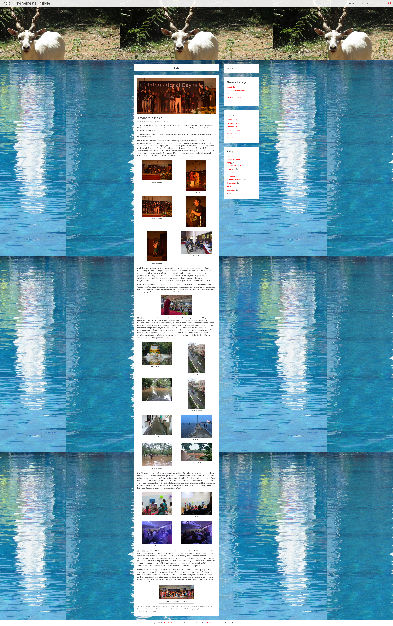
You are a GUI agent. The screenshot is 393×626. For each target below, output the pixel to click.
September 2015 (233, 130)
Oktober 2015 (232, 127)
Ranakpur (231, 101)
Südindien (174, 606)
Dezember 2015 (233, 120)
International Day (206, 606)
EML (193, 606)
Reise (229, 186)
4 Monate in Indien (150, 118)
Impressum (379, 3)
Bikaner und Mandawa (236, 90)
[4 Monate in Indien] (176, 113)
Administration (235, 166)
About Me (365, 3)
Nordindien (231, 183)
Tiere (147, 611)
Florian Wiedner (162, 121)
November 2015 (233, 123)
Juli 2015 (230, 137)
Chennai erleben (145, 606)
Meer (173, 609)
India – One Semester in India (26, 3)
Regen (195, 609)
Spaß (199, 609)
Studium (205, 609)
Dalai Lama (187, 606)
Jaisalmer (230, 94)
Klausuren (161, 609)
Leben (168, 609)
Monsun (189, 609)
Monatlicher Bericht (163, 606)
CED (228, 156)
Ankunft (232, 169)
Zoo (228, 193)
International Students (145, 609)
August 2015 (232, 134)
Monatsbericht (180, 609)
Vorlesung (153, 611)
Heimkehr (231, 87)
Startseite (352, 3)
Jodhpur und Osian (234, 97)
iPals (156, 609)
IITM (153, 606)
